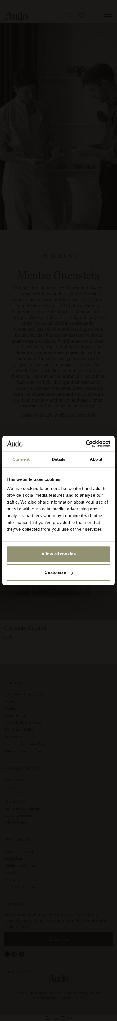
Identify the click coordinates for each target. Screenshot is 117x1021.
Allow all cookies (58, 553)
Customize (55, 572)
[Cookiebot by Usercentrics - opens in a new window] (85, 443)
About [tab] (96, 459)
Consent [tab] (21, 459)
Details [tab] (59, 459)
